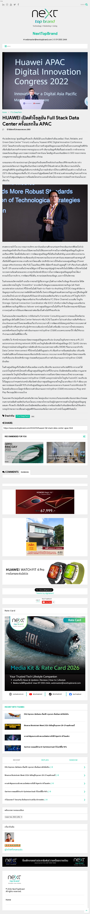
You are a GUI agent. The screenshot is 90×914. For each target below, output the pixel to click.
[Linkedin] (3, 5)
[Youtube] (11, 5)
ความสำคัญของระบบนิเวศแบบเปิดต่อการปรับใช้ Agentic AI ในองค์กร (46, 736)
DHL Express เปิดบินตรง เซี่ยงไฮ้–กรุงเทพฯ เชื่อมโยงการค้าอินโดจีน (46, 714)
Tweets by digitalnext (45, 593)
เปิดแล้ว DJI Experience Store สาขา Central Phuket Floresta (62, 457)
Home (4, 112)
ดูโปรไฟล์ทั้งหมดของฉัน (13, 850)
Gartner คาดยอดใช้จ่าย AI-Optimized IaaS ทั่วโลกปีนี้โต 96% (45, 747)
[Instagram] (7, 5)
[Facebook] (18, 5)
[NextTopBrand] (45, 27)
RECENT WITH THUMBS (14, 707)
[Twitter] (15, 5)
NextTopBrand (45, 33)
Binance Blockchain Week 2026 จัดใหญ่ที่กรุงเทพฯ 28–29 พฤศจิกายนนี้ (49, 725)
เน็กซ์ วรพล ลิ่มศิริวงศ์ (13, 845)
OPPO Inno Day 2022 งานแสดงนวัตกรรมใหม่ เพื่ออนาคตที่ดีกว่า (22, 457)
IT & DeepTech (16, 112)
